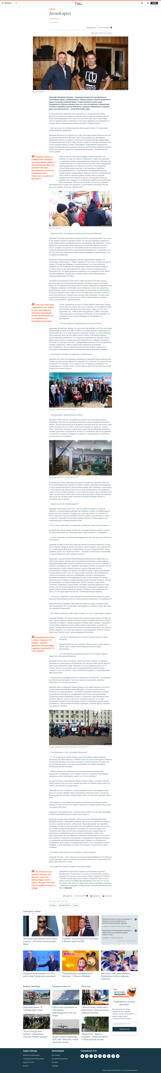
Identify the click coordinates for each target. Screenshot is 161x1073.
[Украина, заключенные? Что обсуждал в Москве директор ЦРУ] (80, 926)
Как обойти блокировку (60, 1059)
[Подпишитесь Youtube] (95, 1056)
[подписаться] (117, 1056)
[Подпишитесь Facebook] (86, 1056)
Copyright (55, 1066)
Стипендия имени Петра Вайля (33, 1059)
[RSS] (109, 1056)
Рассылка (55, 1062)
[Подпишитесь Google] (82, 1056)
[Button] (91, 28)
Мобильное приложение (31, 1055)
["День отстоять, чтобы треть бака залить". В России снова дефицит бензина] (95, 997)
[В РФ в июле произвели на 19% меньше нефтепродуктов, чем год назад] (65, 997)
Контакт (26, 1066)
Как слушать (56, 1055)
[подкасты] (147, 3)
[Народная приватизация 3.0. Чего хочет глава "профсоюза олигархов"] (41, 960)
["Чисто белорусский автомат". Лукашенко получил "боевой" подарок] (36, 1021)
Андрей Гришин (54, 19)
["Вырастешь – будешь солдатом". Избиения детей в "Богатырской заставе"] (95, 1024)
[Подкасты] (113, 1056)
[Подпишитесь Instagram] (104, 1056)
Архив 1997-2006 (28, 1062)
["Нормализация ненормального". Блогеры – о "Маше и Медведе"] (80, 960)
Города (52, 9)
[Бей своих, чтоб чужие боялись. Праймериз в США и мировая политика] (119, 960)
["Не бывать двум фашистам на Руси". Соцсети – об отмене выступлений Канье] (41, 926)
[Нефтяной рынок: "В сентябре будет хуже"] (36, 997)
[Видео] (142, 3)
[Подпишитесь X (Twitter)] (91, 1056)
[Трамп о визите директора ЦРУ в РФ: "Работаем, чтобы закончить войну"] (65, 1026)
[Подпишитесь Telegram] (100, 1056)
